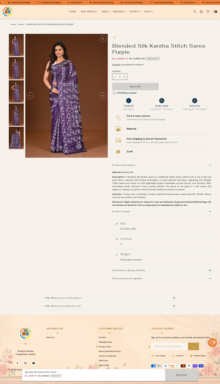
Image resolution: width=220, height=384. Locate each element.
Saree (105, 11)
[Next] (103, 95)
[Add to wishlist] (114, 37)
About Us (50, 337)
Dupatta (134, 11)
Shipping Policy (105, 342)
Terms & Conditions (107, 356)
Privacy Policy (105, 346)
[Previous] (30, 95)
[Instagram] (25, 363)
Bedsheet (119, 11)
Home (72, 11)
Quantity (116, 71)
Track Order (104, 365)
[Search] (195, 11)
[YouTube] (33, 363)
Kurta (147, 11)
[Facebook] (17, 363)
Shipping (116, 64)
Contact (102, 337)
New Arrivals (89, 11)
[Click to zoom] (103, 38)
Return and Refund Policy (110, 351)
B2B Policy (103, 360)
